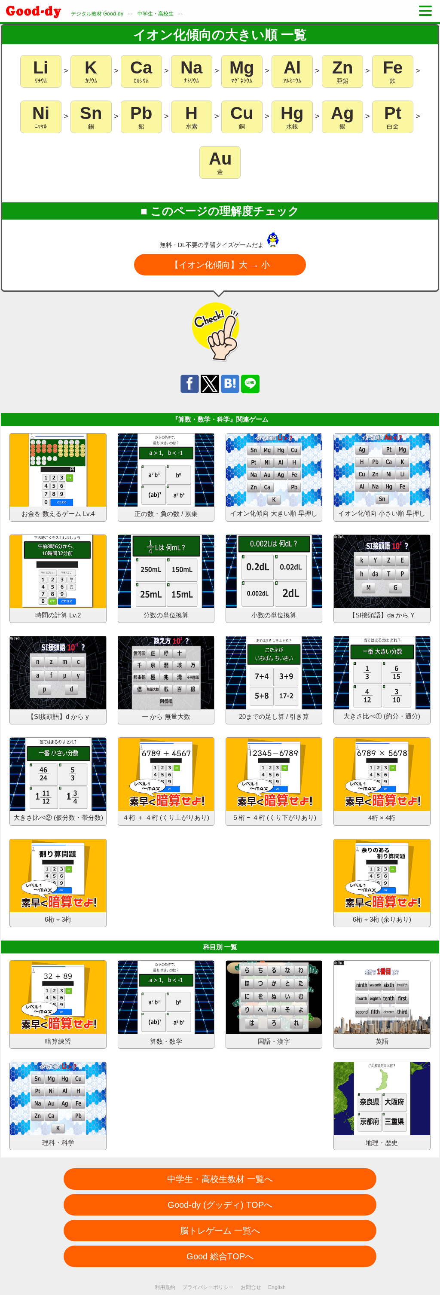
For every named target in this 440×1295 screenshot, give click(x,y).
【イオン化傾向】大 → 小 (220, 264)
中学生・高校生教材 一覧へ (220, 1179)
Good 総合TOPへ (220, 1256)
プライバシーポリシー (208, 1287)
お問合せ (251, 1287)
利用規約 (165, 1287)
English (277, 1287)
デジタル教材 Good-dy (97, 14)
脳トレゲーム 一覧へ (220, 1230)
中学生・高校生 (156, 14)
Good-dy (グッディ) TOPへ (220, 1204)
